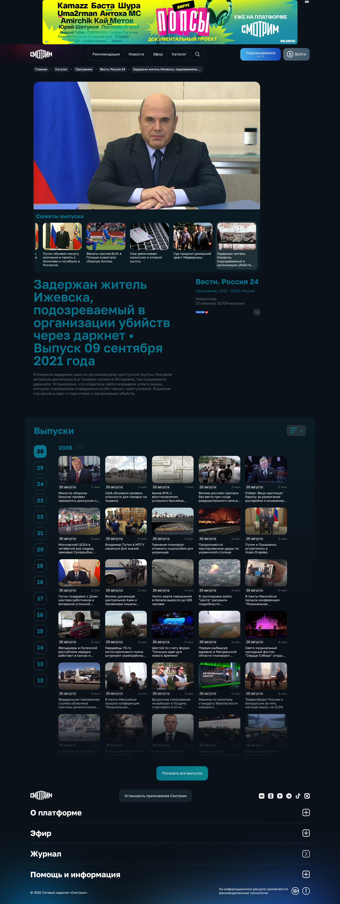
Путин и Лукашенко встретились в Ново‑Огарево (260, 548)
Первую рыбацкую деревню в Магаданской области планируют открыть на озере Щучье (218, 653)
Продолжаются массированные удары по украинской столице (219, 548)
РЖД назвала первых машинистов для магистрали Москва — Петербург (262, 757)
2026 (79, 447)
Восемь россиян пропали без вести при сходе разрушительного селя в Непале (219, 498)
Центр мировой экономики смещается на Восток (219, 755)
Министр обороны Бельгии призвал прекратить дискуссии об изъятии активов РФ (78, 498)
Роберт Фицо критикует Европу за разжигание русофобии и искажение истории (264, 498)
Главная (41, 69)
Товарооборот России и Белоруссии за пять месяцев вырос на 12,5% (264, 703)
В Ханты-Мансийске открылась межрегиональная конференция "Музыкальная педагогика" (167, 760)
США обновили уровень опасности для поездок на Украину (126, 496)
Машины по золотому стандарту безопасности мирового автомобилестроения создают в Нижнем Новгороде (218, 708)
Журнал (45, 853)
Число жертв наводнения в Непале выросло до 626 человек (172, 600)
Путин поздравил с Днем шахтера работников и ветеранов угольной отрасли (78, 602)
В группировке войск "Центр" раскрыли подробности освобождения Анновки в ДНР (219, 603)
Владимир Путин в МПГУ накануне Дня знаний (124, 546)
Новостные (206, 299)
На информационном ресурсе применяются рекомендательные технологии (253, 891)
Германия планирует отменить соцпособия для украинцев (172, 548)
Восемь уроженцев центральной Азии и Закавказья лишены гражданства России (121, 602)
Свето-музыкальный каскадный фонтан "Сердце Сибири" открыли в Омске (265, 653)
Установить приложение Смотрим (155, 796)
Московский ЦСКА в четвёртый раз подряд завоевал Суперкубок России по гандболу (76, 550)
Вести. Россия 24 (112, 69)
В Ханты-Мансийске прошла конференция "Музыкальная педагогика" (122, 705)
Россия (248, 291)
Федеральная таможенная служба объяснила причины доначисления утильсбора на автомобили (79, 707)
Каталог (61, 69)
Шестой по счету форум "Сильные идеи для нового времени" (170, 651)
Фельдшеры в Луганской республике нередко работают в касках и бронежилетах (77, 653)
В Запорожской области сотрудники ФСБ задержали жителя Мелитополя (124, 757)
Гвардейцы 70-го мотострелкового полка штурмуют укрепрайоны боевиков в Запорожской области (125, 655)
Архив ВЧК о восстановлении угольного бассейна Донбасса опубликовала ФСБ (171, 500)
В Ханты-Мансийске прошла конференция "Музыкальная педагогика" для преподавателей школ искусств (262, 605)
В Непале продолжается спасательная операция (77, 753)
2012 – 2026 (229, 291)
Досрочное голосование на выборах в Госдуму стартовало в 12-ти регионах (171, 705)
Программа (83, 69)
